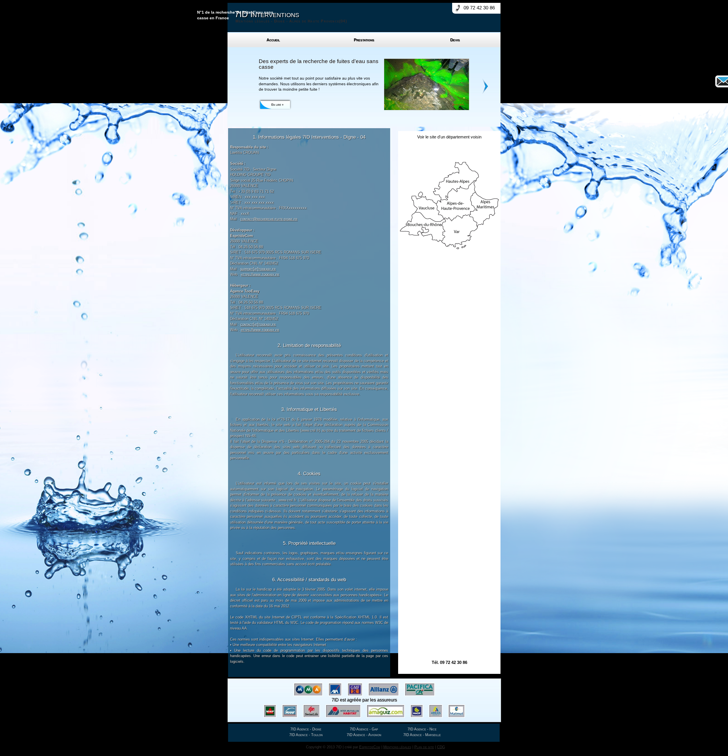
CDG (441, 747)
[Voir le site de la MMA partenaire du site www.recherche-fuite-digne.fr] (308, 689)
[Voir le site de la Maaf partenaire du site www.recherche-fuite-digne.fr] (289, 711)
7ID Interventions (291, 16)
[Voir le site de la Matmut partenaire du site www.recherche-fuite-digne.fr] (456, 711)
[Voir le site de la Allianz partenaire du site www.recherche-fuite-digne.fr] (383, 689)
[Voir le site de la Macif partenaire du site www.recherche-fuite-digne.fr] (416, 711)
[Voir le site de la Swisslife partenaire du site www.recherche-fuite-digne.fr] (311, 711)
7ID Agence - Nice (422, 729)
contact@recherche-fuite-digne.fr (268, 219)
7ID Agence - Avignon (364, 735)
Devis (455, 40)
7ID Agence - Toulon (306, 735)
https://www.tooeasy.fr (260, 274)
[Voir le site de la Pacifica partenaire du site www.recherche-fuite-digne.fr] (420, 689)
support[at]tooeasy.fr (258, 269)
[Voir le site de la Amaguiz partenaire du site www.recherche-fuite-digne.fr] (386, 711)
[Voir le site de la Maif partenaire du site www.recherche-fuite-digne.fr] (270, 711)
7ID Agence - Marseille (422, 735)
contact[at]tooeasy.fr (258, 324)
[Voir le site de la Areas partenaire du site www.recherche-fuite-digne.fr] (435, 711)
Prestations (364, 40)
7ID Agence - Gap (364, 729)
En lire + (277, 104)
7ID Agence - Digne (305, 729)
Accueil (273, 40)
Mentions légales (397, 747)
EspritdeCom (369, 747)
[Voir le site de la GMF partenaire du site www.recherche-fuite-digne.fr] (355, 689)
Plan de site (424, 747)
